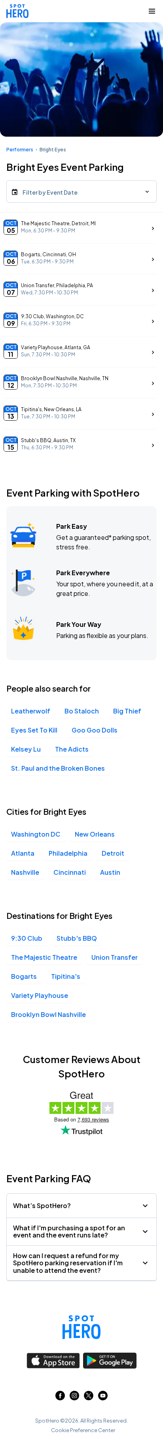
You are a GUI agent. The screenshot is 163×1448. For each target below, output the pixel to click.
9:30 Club (26, 938)
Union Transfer (114, 957)
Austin (110, 872)
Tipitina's (65, 976)
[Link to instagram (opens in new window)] (74, 1398)
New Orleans (95, 834)
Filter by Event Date (50, 192)
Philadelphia (68, 853)
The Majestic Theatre (44, 957)
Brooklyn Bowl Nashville (48, 1014)
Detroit (113, 853)
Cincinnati (69, 872)
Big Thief (127, 711)
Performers (19, 150)
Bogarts (24, 976)
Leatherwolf (30, 711)
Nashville (25, 872)
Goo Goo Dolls (95, 730)
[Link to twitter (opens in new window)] (88, 1398)
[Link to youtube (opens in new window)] (103, 1398)
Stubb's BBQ (77, 938)
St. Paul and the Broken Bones (58, 768)
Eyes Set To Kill (34, 730)
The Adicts (72, 749)
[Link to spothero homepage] (81, 1327)
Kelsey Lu (26, 749)
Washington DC (36, 834)
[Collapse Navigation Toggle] (152, 11)
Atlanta (22, 853)
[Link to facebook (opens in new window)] (60, 1398)
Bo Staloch (81, 711)
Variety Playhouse (39, 995)
